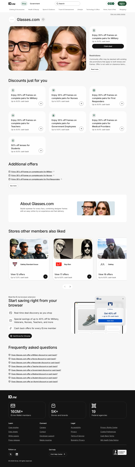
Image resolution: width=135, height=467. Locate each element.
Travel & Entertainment (66, 9)
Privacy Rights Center (108, 427)
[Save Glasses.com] (43, 19)
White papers (13, 436)
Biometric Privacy (78, 440)
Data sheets (13, 432)
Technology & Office (93, 9)
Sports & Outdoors (49, 9)
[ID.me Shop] (13, 3)
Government (35, 4)
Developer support (47, 436)
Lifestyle (80, 9)
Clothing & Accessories (16, 9)
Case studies (13, 427)
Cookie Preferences (108, 432)
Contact (43, 432)
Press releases (14, 440)
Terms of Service (77, 436)
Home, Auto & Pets (109, 9)
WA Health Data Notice (109, 440)
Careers (43, 427)
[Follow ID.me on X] (10, 454)
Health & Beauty (33, 9)
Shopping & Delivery (126, 9)
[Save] (45, 242)
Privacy (74, 432)
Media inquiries (46, 440)
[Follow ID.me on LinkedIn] (17, 454)
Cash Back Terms (107, 436)
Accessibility (76, 427)
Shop (24, 4)
